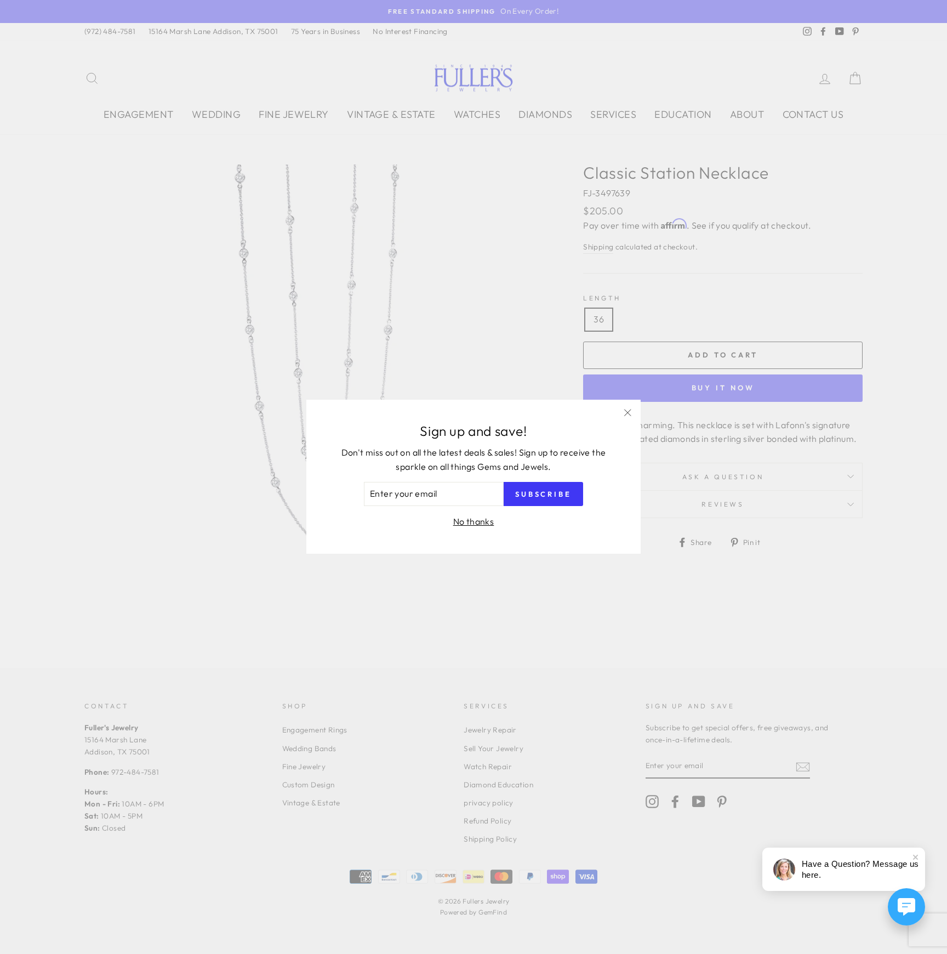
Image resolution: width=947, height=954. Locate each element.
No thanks (473, 521)
